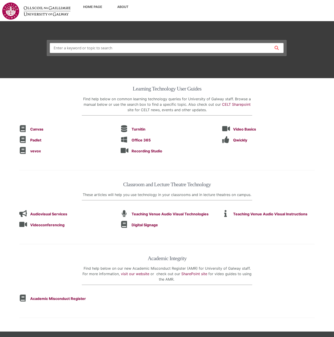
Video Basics (244, 129)
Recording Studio (147, 151)
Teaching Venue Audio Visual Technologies (170, 214)
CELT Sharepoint (236, 104)
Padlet (35, 140)
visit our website (135, 274)
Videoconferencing (47, 225)
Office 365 (141, 140)
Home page (92, 7)
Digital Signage (145, 225)
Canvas (36, 129)
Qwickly (240, 140)
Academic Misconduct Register (58, 298)
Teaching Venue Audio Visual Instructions (270, 214)
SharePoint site (194, 274)
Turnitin (138, 129)
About (122, 7)
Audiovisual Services (48, 214)
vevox (35, 151)
